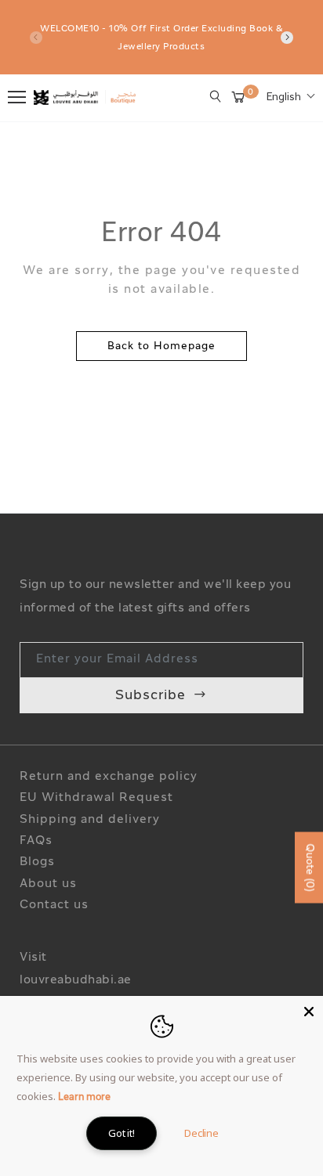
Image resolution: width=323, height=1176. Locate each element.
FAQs (36, 841)
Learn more (84, 1098)
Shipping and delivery (90, 820)
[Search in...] (215, 96)
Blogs (37, 862)
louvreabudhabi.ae (76, 981)
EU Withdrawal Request (96, 798)
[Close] (309, 1010)
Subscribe (150, 695)
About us (48, 884)
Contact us (54, 905)
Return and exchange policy (109, 777)
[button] (291, 98)
